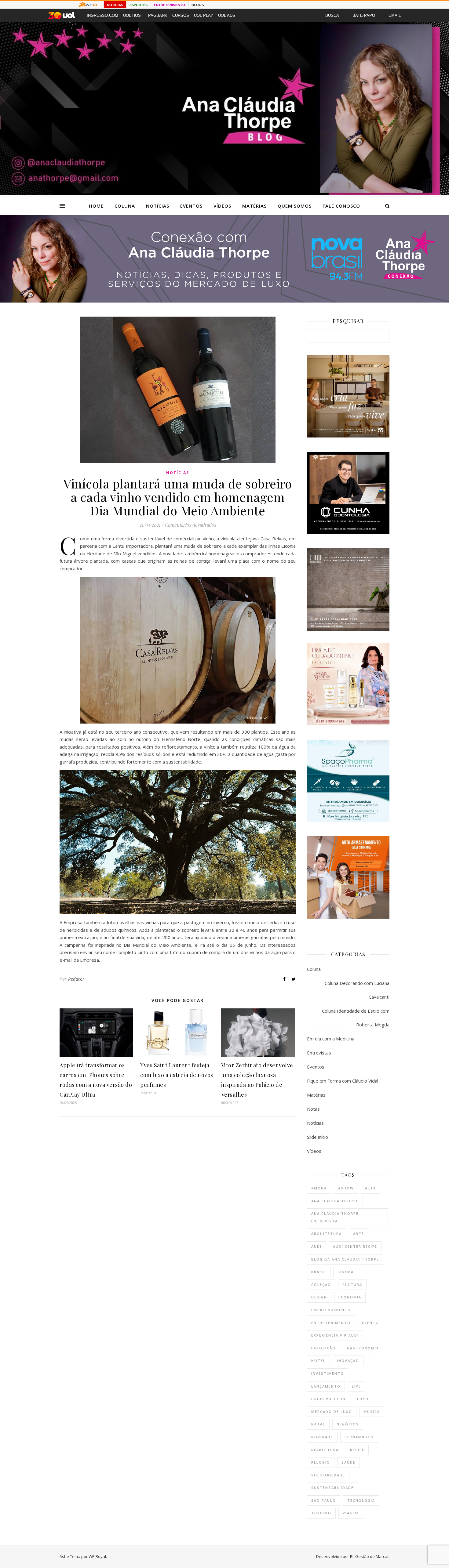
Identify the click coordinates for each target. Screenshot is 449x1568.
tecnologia (361, 1500)
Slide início (317, 1137)
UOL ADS (226, 15)
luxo (363, 1398)
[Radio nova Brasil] (224, 301)
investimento (327, 1373)
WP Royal (97, 1556)
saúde (348, 1462)
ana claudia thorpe (335, 1201)
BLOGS (198, 5)
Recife (357, 1449)
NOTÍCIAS (115, 5)
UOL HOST (133, 15)
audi (316, 1246)
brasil (318, 1271)
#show (346, 1188)
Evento (370, 1322)
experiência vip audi (335, 1335)
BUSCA (332, 15)
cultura (352, 1284)
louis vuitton (328, 1398)
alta (370, 1188)
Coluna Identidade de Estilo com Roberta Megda (355, 1018)
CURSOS (180, 15)
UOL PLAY (203, 15)
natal (318, 1424)
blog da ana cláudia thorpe (345, 1259)
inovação (348, 1360)
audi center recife (355, 1246)
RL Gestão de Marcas (369, 1556)
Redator (76, 979)
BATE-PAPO (363, 15)
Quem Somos (295, 206)
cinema (346, 1271)
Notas (313, 1109)
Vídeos (222, 206)
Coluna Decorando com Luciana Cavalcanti (357, 990)
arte (358, 1233)
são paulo (323, 1500)
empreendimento (331, 1310)
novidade (322, 1437)
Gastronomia (363, 1348)
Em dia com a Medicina (330, 1039)
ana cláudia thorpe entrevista (335, 1217)
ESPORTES (139, 5)
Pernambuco (359, 1437)
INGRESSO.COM (102, 15)
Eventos (191, 206)
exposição (323, 1348)
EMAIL (395, 15)
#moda (319, 1188)
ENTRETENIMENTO (169, 5)
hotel (318, 1360)
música (371, 1411)
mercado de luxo (331, 1411)
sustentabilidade (332, 1487)
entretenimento (331, 1322)
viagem (351, 1513)
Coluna (125, 206)
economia (349, 1297)
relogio (320, 1462)
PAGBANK (157, 15)
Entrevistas (319, 1053)
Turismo (321, 1513)
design (319, 1297)
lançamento (326, 1386)
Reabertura (325, 1449)
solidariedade (328, 1475)
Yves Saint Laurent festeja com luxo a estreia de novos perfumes (176, 1075)
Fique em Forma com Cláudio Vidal (342, 1081)
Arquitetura (326, 1233)
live (356, 1386)
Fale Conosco (341, 206)
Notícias (157, 206)
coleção (321, 1284)
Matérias (254, 206)
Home (96, 206)
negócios (348, 1424)
